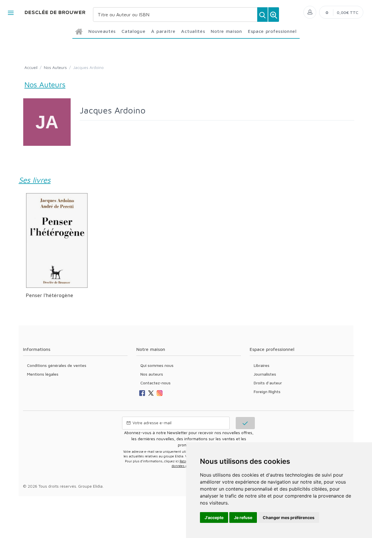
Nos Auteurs (55, 67)
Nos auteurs (151, 374)
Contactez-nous (155, 382)
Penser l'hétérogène (49, 295)
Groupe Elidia (90, 486)
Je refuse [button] (243, 517)
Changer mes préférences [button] (288, 517)
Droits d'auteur (268, 382)
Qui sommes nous (157, 365)
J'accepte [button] (214, 517)
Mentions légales (42, 374)
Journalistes (265, 374)
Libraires (261, 365)
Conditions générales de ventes (56, 365)
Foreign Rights (267, 391)
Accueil (30, 67)
